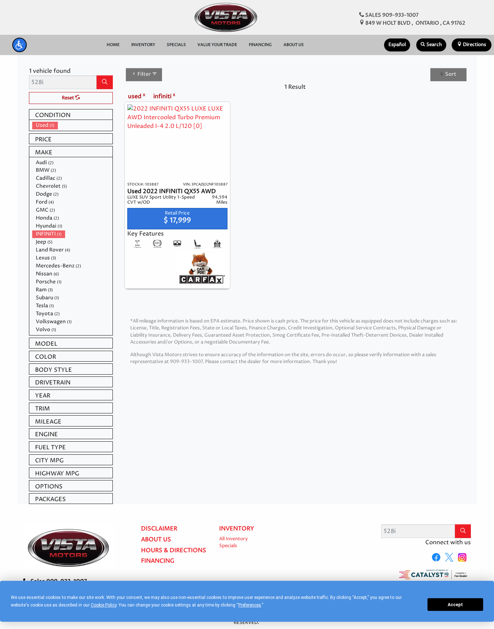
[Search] (105, 82)
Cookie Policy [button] (103, 605)
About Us (156, 540)
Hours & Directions (173, 550)
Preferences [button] (249, 605)
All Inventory (233, 539)
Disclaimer (159, 529)
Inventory (236, 529)
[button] (19, 45)
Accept (455, 604)
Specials (228, 546)
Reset (68, 98)
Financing (157, 561)
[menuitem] (72, 125)
